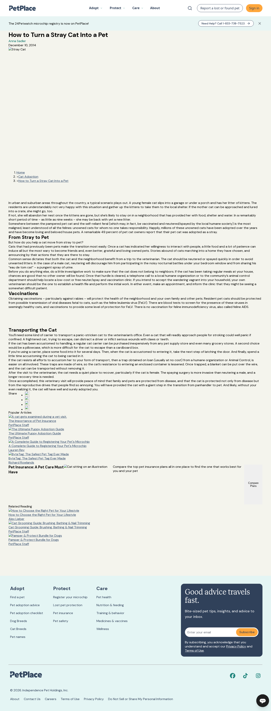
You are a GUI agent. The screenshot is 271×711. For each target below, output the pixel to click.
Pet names (17, 637)
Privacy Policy (236, 646)
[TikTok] (245, 675)
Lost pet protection (67, 605)
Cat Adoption (28, 177)
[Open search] (190, 8)
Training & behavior (110, 613)
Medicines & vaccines (112, 621)
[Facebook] (232, 675)
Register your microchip (70, 597)
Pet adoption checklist (26, 613)
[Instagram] (258, 675)
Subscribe (247, 632)
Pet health (103, 597)
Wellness (102, 629)
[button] (96, 8)
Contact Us (32, 699)
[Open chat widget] (262, 700)
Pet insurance (63, 613)
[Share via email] (27, 408)
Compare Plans (253, 484)
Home (20, 172)
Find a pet (17, 597)
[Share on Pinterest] (27, 398)
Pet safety (60, 621)
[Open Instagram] (27, 403)
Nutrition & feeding (110, 605)
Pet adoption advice (25, 605)
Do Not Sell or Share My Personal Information (140, 699)
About (14, 699)
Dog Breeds (18, 621)
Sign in (254, 8)
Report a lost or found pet (219, 8)
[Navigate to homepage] (24, 8)
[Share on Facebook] (27, 393)
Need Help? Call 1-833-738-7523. (223, 23)
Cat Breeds (18, 629)
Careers (50, 699)
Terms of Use (194, 650)
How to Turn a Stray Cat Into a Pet (43, 181)
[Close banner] (259, 23)
